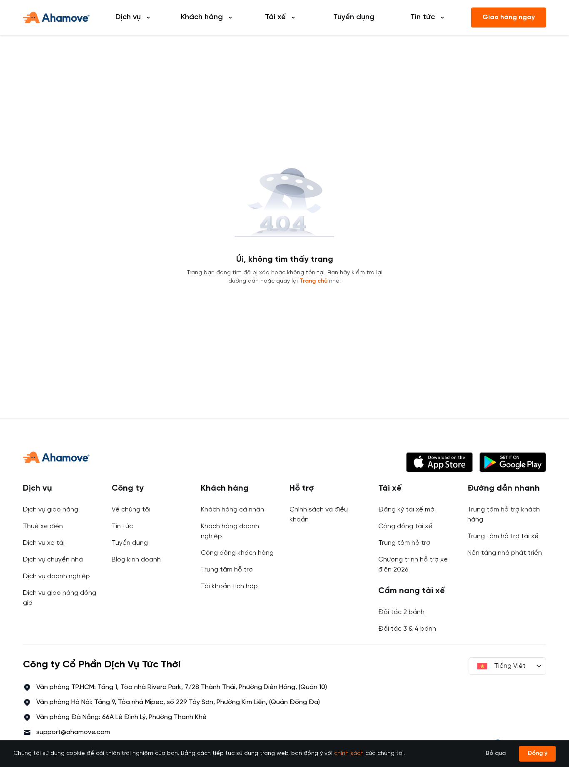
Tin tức (122, 526)
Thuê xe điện (43, 526)
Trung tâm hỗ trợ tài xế (503, 536)
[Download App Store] (439, 462)
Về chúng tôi (131, 509)
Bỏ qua (496, 753)
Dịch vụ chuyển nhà (53, 559)
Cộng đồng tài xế (405, 526)
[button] (439, 462)
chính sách (349, 753)
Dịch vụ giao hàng (50, 509)
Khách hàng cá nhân (232, 509)
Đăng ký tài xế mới (407, 509)
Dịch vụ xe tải (44, 542)
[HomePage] (56, 17)
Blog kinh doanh (136, 559)
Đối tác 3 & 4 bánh (407, 628)
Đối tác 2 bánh (401, 612)
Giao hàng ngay (508, 17)
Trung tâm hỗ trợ (227, 569)
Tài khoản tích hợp (229, 586)
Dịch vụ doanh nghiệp (56, 576)
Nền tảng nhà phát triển (504, 552)
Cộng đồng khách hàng (237, 552)
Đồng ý (537, 753)
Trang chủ (313, 281)
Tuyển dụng (353, 17)
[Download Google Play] (512, 462)
